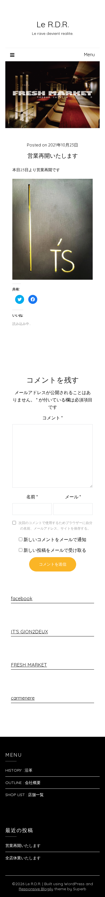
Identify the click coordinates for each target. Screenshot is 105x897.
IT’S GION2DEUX (29, 631)
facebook (21, 598)
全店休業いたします (23, 857)
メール (73, 497)
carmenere (23, 698)
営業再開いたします (23, 845)
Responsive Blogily (36, 888)
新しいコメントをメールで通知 (55, 539)
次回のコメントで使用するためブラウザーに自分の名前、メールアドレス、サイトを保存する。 (55, 525)
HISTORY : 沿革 (18, 770)
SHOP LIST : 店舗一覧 (24, 794)
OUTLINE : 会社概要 (23, 782)
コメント (52, 418)
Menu (89, 54)
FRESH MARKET (29, 665)
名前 (32, 497)
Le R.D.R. (52, 24)
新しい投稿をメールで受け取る (55, 550)
